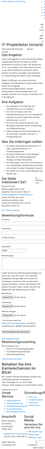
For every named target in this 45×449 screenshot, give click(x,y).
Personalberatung (14, 409)
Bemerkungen (8, 255)
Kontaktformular (36, 400)
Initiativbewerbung (14, 403)
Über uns (33, 397)
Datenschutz (34, 405)
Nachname (6, 228)
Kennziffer (6, 246)
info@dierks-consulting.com (15, 434)
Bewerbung (7, 293)
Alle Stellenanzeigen (10, 339)
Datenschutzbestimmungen (14, 323)
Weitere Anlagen (9, 311)
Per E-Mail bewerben (11, 210)
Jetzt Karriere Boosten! (12, 359)
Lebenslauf (6, 302)
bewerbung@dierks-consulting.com (17, 194)
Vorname (5, 219)
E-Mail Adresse (8, 237)
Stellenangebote (13, 400)
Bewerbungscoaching (15, 411)
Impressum (33, 402)
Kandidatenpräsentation (16, 406)
